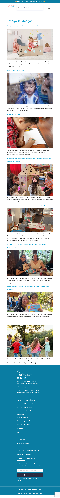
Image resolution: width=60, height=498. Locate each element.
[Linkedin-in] (18, 378)
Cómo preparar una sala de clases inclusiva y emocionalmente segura (28, 206)
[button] (14, 1)
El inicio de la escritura (14, 114)
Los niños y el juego (13, 323)
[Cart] (49, 7)
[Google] (25, 378)
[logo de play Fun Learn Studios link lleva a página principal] (11, 6)
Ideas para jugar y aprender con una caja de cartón (23, 26)
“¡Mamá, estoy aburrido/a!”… (15, 70)
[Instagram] (21, 378)
